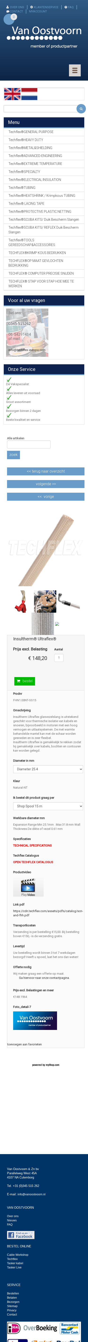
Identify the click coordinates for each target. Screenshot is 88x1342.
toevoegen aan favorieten (24, 1044)
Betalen (12, 1297)
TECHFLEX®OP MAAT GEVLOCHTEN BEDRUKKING (35, 263)
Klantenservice (46, 7)
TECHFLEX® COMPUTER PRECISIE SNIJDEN (41, 273)
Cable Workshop (17, 1254)
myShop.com (52, 1064)
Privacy (11, 1310)
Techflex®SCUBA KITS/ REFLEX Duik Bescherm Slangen (43, 230)
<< (46, 471)
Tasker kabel (15, 1263)
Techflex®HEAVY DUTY (25, 140)
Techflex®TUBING (21, 188)
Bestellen (13, 1293)
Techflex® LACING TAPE (26, 203)
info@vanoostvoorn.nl (32, 1194)
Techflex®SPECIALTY (24, 172)
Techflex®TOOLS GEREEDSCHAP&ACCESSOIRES (31, 242)
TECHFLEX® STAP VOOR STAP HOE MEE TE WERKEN (41, 284)
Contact (12, 1314)
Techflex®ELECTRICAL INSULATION (34, 180)
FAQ (71, 7)
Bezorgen (13, 1302)
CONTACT (16, 11)
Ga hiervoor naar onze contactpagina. (44, 978)
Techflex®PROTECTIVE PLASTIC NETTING (39, 211)
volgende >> (46, 484)
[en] (12, 94)
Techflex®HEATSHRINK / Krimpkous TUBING (41, 196)
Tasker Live (14, 1267)
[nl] (29, 94)
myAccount (38, 11)
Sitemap (12, 1306)
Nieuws (12, 1220)
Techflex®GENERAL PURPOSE (31, 132)
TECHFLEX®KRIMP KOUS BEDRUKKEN (37, 253)
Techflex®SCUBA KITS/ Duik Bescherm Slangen (43, 219)
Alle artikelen (15, 438)
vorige (49, 496)
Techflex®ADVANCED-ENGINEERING (35, 156)
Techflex (12, 1259)
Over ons (17, 7)
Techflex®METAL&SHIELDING (30, 148)
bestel (28, 681)
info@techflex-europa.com (27, 350)
